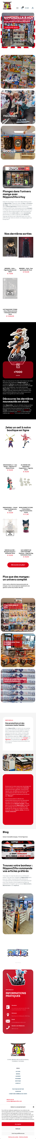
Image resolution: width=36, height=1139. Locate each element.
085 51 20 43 (10, 1099)
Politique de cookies (13, 1137)
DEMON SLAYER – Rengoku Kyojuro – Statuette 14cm (10, 551)
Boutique (18, 1081)
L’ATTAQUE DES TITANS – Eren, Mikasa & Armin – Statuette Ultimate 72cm (10, 312)
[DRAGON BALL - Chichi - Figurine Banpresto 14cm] (10, 483)
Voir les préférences (18, 1133)
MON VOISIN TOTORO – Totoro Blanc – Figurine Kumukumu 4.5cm (26, 510)
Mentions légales (23, 1137)
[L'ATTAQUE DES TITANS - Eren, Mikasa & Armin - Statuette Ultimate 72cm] (10, 288)
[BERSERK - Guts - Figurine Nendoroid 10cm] (10, 247)
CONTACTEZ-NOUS (11, 27)
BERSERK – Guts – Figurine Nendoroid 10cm (10, 270)
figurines (13, 616)
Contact (18, 1083)
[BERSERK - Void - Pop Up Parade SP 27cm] (26, 247)
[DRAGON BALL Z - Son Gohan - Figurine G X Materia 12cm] (10, 440)
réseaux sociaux (19, 803)
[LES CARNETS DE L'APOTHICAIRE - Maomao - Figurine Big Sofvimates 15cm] (26, 526)
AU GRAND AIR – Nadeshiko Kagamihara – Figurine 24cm (26, 467)
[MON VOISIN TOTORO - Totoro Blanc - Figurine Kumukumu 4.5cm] (26, 482)
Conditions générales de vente (18, 1093)
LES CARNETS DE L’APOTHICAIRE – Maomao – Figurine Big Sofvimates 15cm (26, 552)
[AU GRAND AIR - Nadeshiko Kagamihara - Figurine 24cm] (26, 440)
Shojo (19, 411)
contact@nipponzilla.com (14, 1101)
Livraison (18, 1091)
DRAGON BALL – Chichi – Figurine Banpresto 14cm (10, 509)
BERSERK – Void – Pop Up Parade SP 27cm (26, 269)
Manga (18, 1074)
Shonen (26, 410)
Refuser (18, 1129)
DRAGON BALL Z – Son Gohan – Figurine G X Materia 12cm (10, 466)
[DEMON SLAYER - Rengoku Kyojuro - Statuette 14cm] (10, 526)
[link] (18, 850)
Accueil (18, 1071)
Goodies (18, 1076)
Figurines (18, 1078)
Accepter (18, 1124)
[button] (33, 1107)
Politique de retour (18, 1089)
